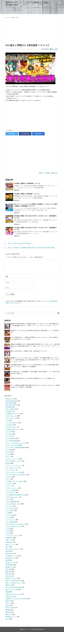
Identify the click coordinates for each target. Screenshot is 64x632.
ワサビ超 (8, 528)
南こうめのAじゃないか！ (13, 549)
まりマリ (8, 456)
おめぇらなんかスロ (11, 418)
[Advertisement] (32, 31)
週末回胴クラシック (11, 616)
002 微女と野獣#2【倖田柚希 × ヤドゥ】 (27, 194)
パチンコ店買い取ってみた (13, 503)
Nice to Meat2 (9, 403)
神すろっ (8, 603)
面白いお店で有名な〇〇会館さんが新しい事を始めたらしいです (29, 351)
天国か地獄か (9, 553)
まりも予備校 (9, 449)
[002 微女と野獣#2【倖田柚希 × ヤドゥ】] (9, 197)
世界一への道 (9, 540)
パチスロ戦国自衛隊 (11, 501)
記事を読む (17, 190)
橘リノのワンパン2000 (12, 589)
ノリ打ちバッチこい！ (12, 488)
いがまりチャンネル (11, 416)
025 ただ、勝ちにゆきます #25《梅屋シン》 (20, 243)
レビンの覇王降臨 (11, 522)
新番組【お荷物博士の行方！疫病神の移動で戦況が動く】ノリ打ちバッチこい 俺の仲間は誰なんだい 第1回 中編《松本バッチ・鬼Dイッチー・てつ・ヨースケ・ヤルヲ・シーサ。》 (35, 346)
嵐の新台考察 (9, 564)
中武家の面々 (9, 542)
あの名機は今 (9, 411)
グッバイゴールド (11, 470)
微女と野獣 (54, 49)
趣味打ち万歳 (9, 614)
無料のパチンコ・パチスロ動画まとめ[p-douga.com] (27, 3)
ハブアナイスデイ (11, 492)
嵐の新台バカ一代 (11, 562)
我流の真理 (9, 571)
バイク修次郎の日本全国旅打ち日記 (16, 494)
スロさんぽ (9, 476)
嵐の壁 (7, 560)
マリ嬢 (7, 513)
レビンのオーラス (11, 519)
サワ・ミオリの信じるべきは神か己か (16, 474)
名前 (6, 276)
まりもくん (9, 436)
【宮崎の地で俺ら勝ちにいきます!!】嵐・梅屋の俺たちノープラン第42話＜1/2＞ (33, 378)
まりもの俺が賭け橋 (11, 438)
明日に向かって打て (11, 578)
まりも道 (8, 454)
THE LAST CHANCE (11, 405)
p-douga (55, 173)
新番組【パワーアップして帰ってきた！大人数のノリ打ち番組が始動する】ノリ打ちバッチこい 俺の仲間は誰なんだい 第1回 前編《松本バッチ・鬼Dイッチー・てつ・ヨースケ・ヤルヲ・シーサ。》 (35, 359)
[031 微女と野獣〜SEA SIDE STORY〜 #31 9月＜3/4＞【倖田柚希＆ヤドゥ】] (9, 231)
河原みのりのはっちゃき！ (13, 594)
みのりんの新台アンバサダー (14, 461)
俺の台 (7, 546)
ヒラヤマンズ (9, 506)
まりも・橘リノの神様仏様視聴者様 (16, 447)
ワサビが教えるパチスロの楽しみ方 (16, 524)
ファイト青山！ (10, 508)
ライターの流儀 (10, 515)
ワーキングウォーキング (12, 535)
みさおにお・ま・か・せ (12, 458)
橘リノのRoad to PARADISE (14, 587)
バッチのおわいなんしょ (12, 497)
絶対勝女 (8, 610)
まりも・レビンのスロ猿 (12, 445)
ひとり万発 (9, 431)
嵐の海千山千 (9, 567)
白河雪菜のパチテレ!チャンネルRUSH (16, 598)
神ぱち (7, 605)
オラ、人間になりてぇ (12, 467)
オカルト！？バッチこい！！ (14, 465)
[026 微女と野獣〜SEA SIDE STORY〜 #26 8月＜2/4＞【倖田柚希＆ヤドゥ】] (9, 219)
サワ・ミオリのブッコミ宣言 (14, 472)
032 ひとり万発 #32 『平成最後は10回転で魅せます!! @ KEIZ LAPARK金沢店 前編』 (31, 247)
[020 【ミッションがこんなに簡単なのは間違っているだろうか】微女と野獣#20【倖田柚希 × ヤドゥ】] (9, 207)
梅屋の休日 (9, 585)
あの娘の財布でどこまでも (13, 413)
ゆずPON (8, 463)
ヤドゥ (43, 173)
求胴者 (7, 591)
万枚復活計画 (9, 537)
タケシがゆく (9, 483)
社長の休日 (9, 601)
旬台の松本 (9, 576)
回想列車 (8, 551)
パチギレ (8, 499)
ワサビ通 (8, 531)
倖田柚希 (47, 173)
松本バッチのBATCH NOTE (13, 580)
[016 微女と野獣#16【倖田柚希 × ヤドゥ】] (9, 187)
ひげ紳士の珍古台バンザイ (13, 429)
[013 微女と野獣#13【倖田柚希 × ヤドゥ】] (38, 133)
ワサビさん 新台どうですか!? (14, 526)
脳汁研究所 (9, 612)
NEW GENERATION (11, 401)
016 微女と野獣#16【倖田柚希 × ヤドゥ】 (27, 183)
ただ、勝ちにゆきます (12, 422)
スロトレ (8, 479)
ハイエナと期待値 (11, 490)
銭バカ (7, 619)
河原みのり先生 (10, 596)
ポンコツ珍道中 (10, 510)
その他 (7, 420)
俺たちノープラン (11, 544)
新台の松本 (9, 573)
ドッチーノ (9, 485)
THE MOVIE (9, 407)
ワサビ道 (8, 533)
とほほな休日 (9, 425)
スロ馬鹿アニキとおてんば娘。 (14, 481)
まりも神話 (9, 452)
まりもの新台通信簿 (11, 440)
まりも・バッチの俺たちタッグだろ (16, 443)
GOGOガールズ (10, 398)
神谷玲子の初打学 (11, 607)
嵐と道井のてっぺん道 (12, 555)
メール (7, 282)
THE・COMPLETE (11, 409)
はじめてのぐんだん (11, 427)
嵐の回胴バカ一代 (11, 558)
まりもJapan (9, 434)
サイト (7, 288)
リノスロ (8, 517)
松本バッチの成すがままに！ (14, 582)
